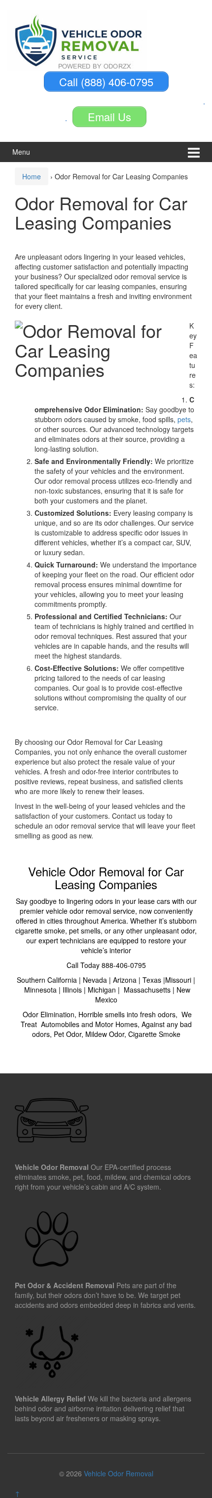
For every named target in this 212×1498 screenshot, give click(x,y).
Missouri (178, 980)
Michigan (102, 990)
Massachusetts (147, 990)
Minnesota (40, 990)
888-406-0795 (124, 965)
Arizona (125, 980)
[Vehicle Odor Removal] (77, 39)
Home (31, 176)
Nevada (95, 980)
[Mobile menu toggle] (194, 152)
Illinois (72, 990)
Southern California (47, 980)
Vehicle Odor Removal (118, 1473)
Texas (151, 980)
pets (184, 419)
